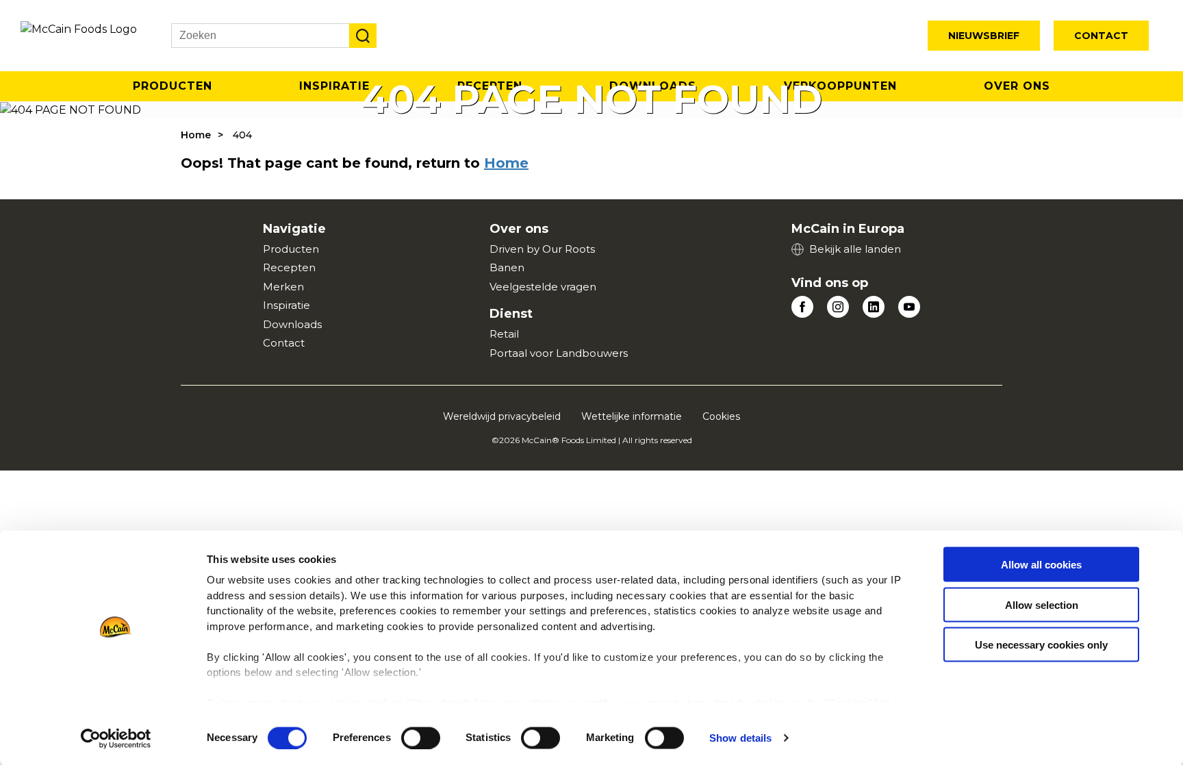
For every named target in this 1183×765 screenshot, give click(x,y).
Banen (506, 267)
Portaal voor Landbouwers (558, 353)
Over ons (1017, 85)
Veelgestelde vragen (542, 286)
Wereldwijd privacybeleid (502, 416)
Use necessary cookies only (1041, 645)
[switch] (420, 738)
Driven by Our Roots (542, 248)
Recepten (289, 267)
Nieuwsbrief (983, 35)
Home (196, 135)
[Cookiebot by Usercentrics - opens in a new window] (116, 738)
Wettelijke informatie (631, 416)
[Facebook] (802, 307)
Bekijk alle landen (855, 248)
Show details (740, 738)
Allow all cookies (1041, 564)
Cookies (721, 416)
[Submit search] (363, 35)
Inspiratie (286, 305)
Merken (283, 286)
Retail (504, 333)
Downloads (292, 324)
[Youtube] (909, 307)
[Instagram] (838, 307)
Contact (1101, 35)
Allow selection (1041, 604)
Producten (172, 85)
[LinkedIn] (874, 307)
